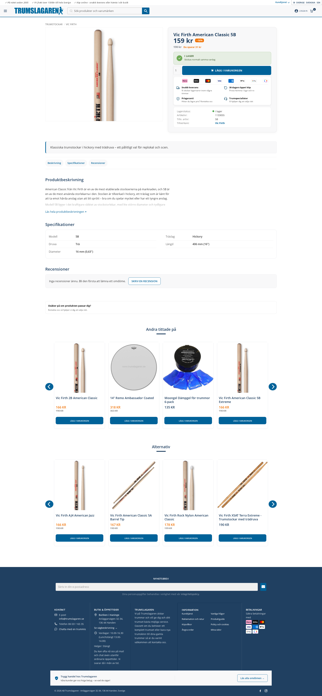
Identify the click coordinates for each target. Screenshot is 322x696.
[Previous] (49, 386)
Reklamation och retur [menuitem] (193, 619)
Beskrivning (54, 163)
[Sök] (145, 11)
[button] (5, 9)
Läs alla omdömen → (252, 678)
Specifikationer (76, 163)
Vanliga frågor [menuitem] (218, 613)
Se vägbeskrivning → (105, 627)
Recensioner (98, 163)
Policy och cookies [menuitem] (220, 624)
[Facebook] (260, 690)
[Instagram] (266, 690)
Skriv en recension (144, 281)
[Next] (273, 386)
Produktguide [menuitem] (218, 619)
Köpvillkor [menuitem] (187, 624)
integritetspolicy (190, 594)
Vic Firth (220, 123)
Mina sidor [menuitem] (216, 629)
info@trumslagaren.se (71, 618)
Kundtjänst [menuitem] (281, 2)
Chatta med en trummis (72, 629)
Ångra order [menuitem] (188, 629)
